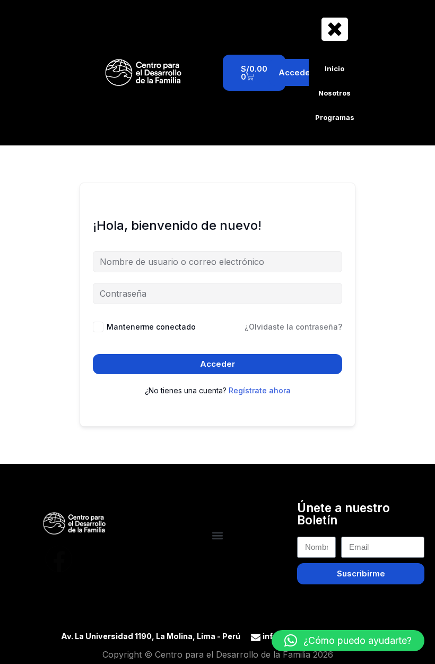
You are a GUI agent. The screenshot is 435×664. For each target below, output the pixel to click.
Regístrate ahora (260, 390)
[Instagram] (90, 559)
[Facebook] (59, 559)
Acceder (217, 364)
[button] (218, 535)
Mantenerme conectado (151, 326)
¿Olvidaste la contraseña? (293, 326)
